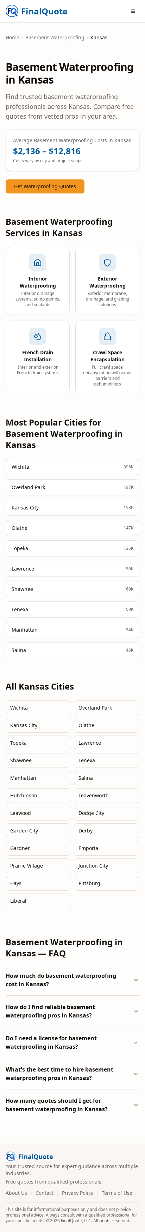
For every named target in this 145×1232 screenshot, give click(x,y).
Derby (85, 830)
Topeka (18, 742)
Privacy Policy (77, 1193)
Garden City (24, 830)
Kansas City (23, 725)
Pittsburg (89, 883)
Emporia (88, 848)
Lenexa (86, 760)
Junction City (93, 865)
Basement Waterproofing (54, 37)
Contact (44, 1193)
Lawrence (89, 742)
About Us (16, 1193)
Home (12, 37)
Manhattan (23, 778)
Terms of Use (117, 1193)
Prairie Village (26, 865)
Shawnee (21, 760)
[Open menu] (133, 11)
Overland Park (95, 707)
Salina (85, 778)
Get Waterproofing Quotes (45, 186)
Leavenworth (93, 795)
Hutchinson (23, 795)
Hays (15, 883)
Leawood (20, 813)
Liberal (18, 900)
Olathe (86, 725)
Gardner (20, 848)
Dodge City (91, 813)
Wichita (19, 707)
